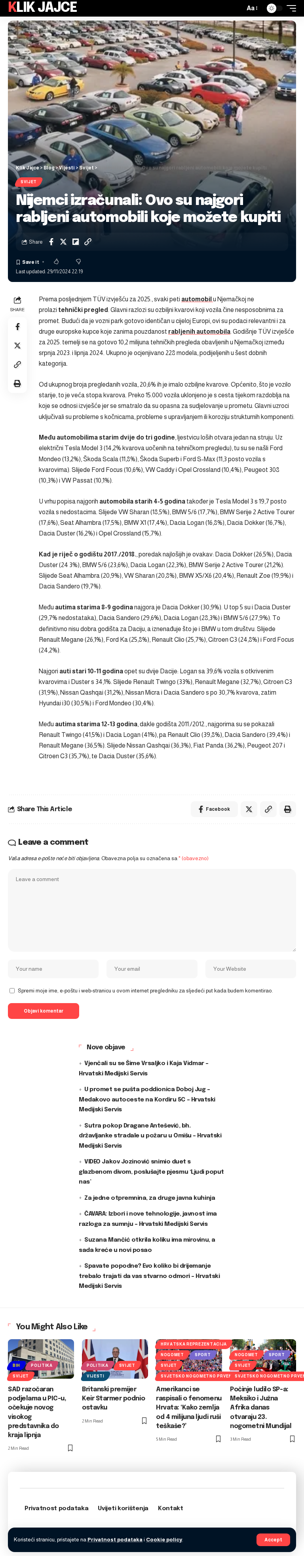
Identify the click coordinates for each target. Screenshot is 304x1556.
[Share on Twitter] (63, 241)
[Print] (17, 383)
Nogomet (172, 1355)
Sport (203, 1355)
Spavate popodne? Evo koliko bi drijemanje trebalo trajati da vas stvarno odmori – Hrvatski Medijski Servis (149, 1276)
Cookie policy (164, 1540)
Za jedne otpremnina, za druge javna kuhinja (149, 1198)
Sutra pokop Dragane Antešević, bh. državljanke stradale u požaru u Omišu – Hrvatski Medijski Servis (150, 1136)
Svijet (29, 182)
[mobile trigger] (289, 8)
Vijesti (95, 1376)
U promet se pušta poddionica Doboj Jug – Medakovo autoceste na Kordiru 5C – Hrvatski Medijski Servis (147, 1099)
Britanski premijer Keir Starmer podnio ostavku (113, 1398)
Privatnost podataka (114, 1540)
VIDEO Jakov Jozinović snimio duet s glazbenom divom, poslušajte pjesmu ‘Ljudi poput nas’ (151, 1172)
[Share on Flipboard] (75, 241)
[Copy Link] (87, 241)
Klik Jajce (42, 8)
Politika (42, 1365)
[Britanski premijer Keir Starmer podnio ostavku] (115, 1359)
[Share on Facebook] (51, 241)
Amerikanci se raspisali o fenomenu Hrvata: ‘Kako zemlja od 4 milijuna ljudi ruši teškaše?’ (189, 1408)
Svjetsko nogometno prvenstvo (203, 1376)
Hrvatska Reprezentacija (194, 1344)
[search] (237, 8)
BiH (16, 1365)
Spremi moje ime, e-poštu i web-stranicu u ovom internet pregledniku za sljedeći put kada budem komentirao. (145, 991)
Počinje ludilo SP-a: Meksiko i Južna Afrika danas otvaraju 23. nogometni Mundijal (261, 1408)
